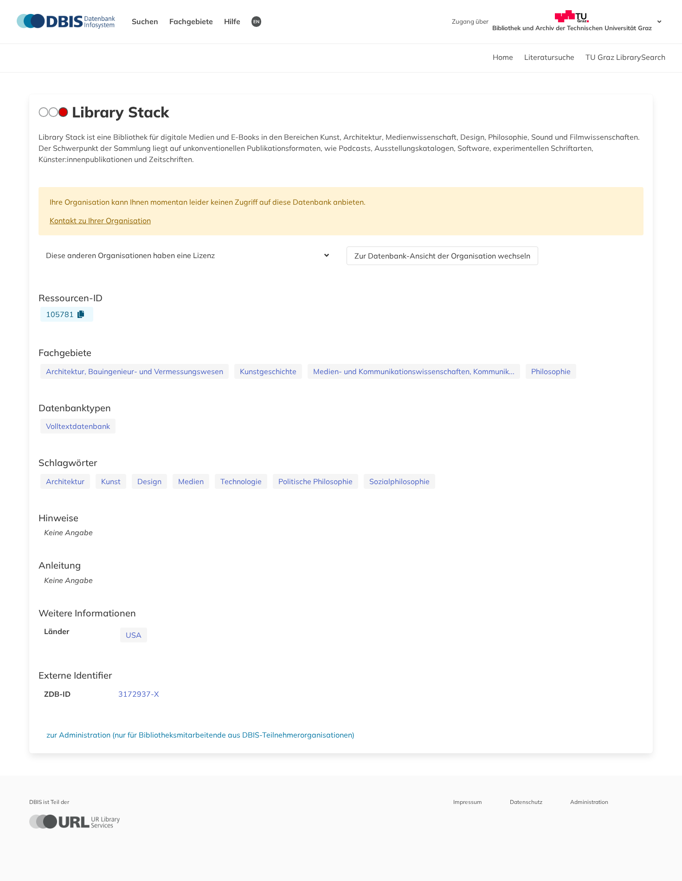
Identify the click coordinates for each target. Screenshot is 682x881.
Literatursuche (549, 57)
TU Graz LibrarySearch (625, 57)
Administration (589, 801)
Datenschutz (526, 801)
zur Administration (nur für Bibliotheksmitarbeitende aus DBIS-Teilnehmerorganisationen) (200, 734)
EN (256, 21)
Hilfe (232, 21)
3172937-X (138, 694)
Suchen (145, 21)
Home (503, 57)
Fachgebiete (191, 21)
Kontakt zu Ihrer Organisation (100, 220)
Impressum (467, 801)
